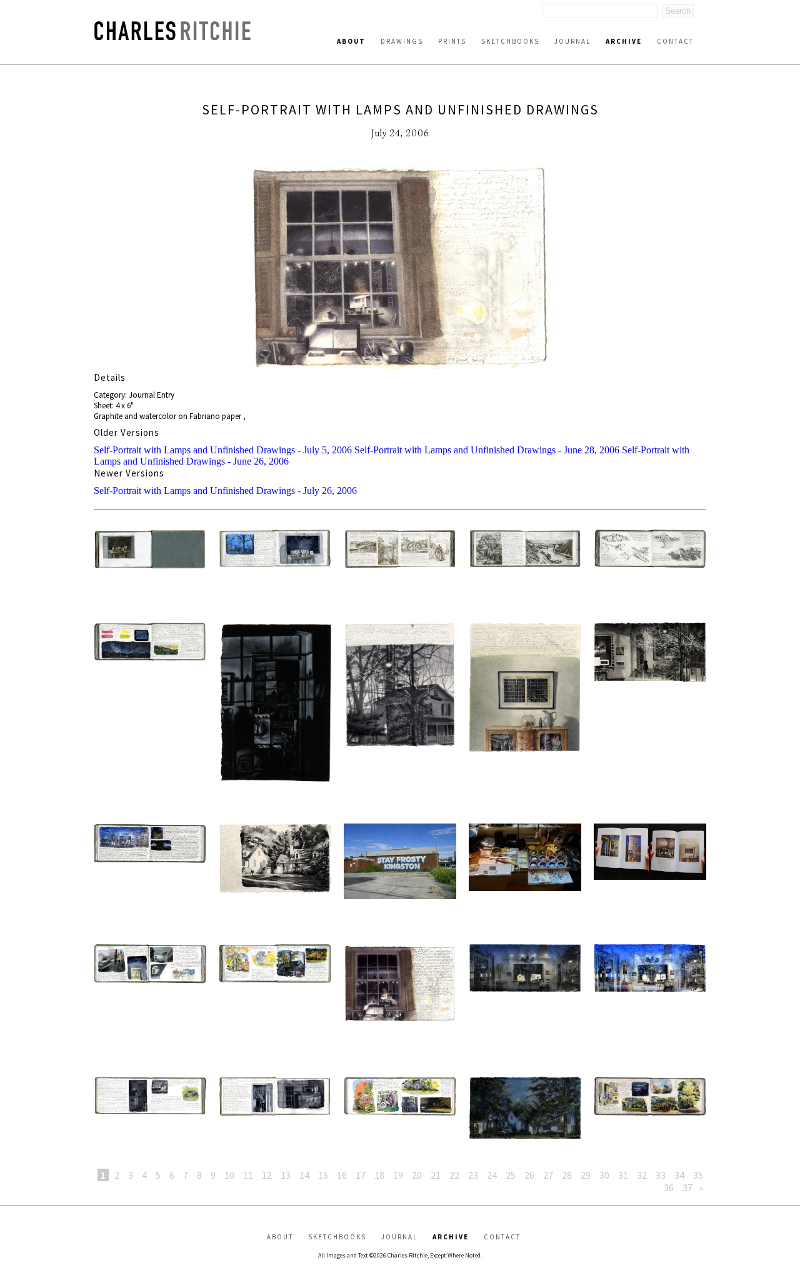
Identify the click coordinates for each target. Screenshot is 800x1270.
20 (417, 1175)
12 (267, 1175)
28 (567, 1175)
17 (361, 1175)
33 (661, 1175)
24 (492, 1175)
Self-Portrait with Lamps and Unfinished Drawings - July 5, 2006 (223, 450)
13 (286, 1175)
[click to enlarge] (400, 268)
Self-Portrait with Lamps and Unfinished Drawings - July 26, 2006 (225, 490)
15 (323, 1175)
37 (687, 1187)
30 (604, 1175)
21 (436, 1175)
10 (229, 1175)
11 (248, 1175)
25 (511, 1175)
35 (698, 1175)
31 (623, 1175)
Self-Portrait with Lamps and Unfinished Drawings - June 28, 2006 (486, 450)
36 (669, 1187)
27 (548, 1175)
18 (379, 1175)
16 (342, 1175)
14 (304, 1175)
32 (642, 1175)
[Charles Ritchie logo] (172, 36)
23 (473, 1175)
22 (454, 1175)
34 (679, 1175)
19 (398, 1175)
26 (529, 1175)
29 (586, 1175)
